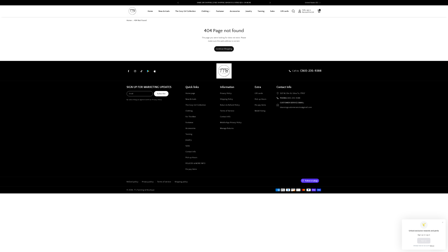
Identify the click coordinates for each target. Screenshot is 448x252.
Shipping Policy (226, 99)
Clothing (189, 111)
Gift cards (259, 93)
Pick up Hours (191, 157)
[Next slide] (270, 2)
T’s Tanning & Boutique (144, 190)
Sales (188, 146)
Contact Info (191, 152)
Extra (258, 87)
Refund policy (132, 182)
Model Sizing (260, 111)
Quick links (192, 87)
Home (129, 20)
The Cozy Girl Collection (196, 105)
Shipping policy (181, 182)
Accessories (190, 128)
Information (227, 87)
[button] (205, 11)
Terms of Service (227, 111)
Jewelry (189, 140)
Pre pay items (191, 169)
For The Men (191, 117)
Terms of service (164, 182)
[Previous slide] (178, 2)
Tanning (189, 134)
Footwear (189, 122)
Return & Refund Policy (230, 105)
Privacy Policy (157, 99)
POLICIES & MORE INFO (195, 163)
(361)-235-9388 (293, 98)
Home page (190, 93)
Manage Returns (227, 128)
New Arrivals (191, 99)
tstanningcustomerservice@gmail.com (296, 107)
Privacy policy (148, 182)
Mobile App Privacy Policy (231, 122)
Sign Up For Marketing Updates (149, 87)
